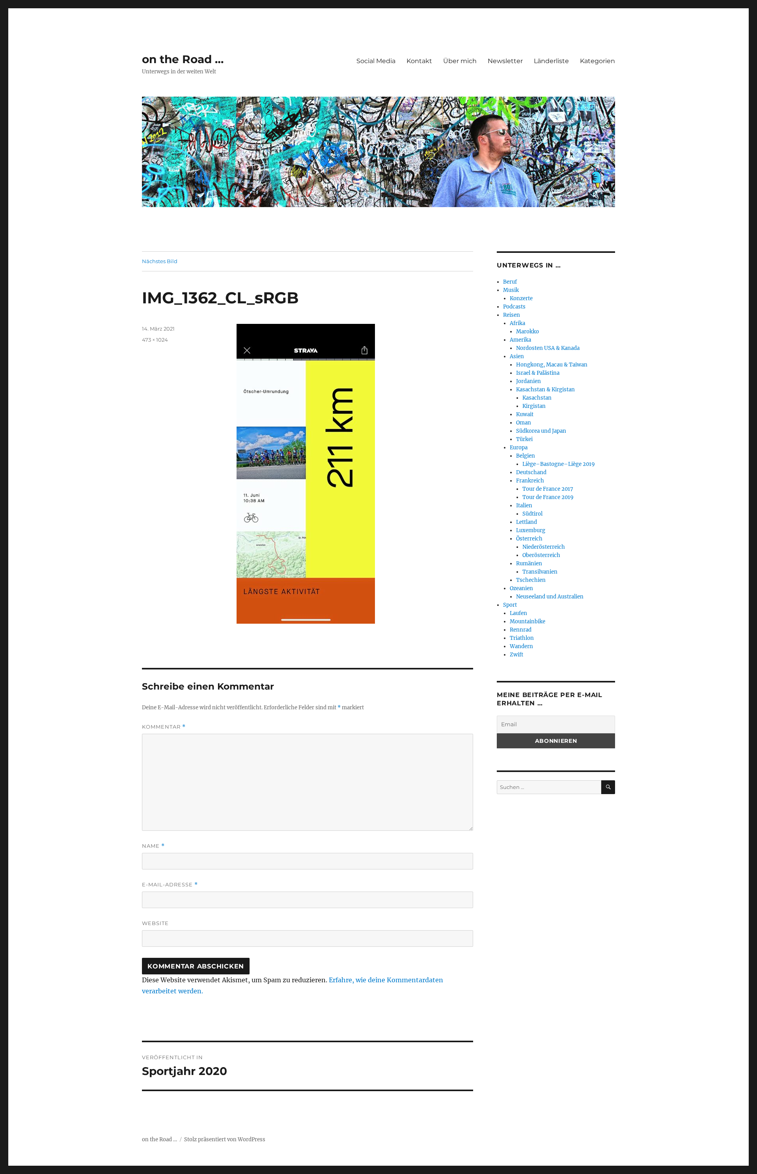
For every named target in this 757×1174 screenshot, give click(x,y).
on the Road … (183, 59)
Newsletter (505, 61)
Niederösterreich (543, 547)
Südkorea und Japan (541, 431)
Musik (511, 290)
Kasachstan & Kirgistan (545, 389)
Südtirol (532, 513)
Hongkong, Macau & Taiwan (551, 364)
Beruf (510, 282)
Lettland (526, 522)
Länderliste (551, 61)
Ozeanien (521, 588)
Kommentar (164, 726)
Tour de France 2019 (548, 497)
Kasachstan (537, 397)
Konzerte (521, 298)
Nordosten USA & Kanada (548, 348)
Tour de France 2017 (547, 489)
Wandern (521, 646)
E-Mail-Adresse (170, 884)
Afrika (517, 323)
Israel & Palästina (537, 373)
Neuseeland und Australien (550, 596)
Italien (524, 505)
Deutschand (531, 472)
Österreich (529, 538)
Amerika (520, 339)
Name (153, 846)
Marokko (527, 331)
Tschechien (531, 580)
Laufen (518, 613)
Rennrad (520, 629)
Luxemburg (530, 530)
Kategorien (597, 61)
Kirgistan (534, 406)
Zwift (516, 654)
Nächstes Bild (159, 261)
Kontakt (419, 61)
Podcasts (514, 306)
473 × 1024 (155, 339)
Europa (519, 447)
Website (155, 923)
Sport (510, 605)
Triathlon (522, 638)
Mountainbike (527, 621)
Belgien (525, 455)
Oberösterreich (541, 555)
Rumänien (529, 563)
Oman (523, 422)
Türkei (524, 439)
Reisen (511, 315)
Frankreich (530, 480)
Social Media (375, 61)
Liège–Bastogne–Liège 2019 (558, 464)
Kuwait (524, 414)
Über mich (460, 61)
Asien (517, 356)
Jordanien (528, 381)
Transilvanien (539, 571)
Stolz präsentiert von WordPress (224, 1139)
